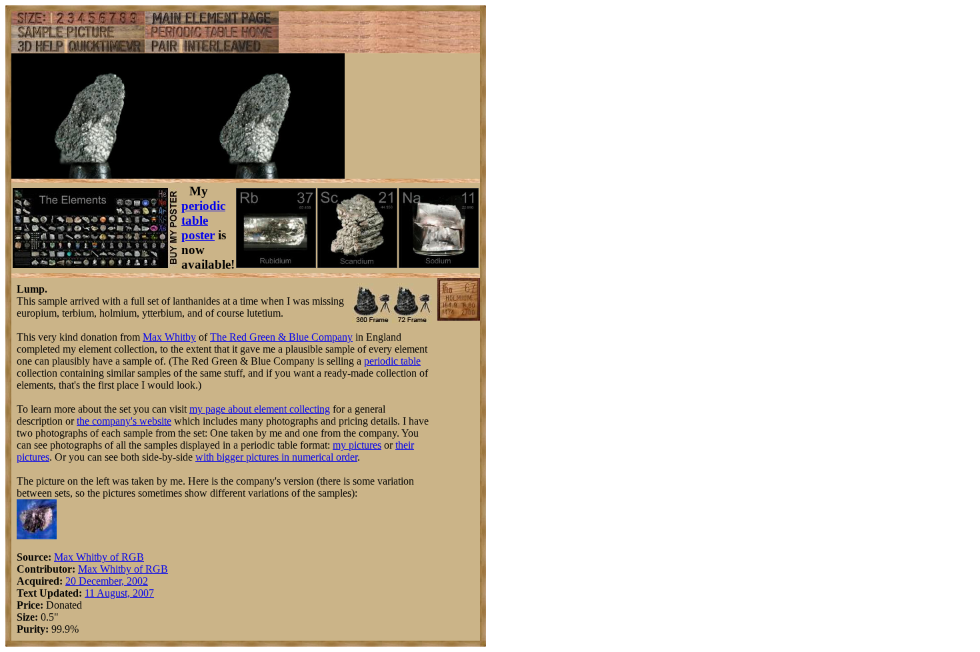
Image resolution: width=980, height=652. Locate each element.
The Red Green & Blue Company (281, 337)
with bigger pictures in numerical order (276, 457)
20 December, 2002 (106, 581)
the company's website (124, 421)
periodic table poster (203, 220)
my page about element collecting (259, 409)
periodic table (392, 361)
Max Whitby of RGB (99, 557)
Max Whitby (169, 337)
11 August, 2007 (119, 593)
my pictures (357, 445)
